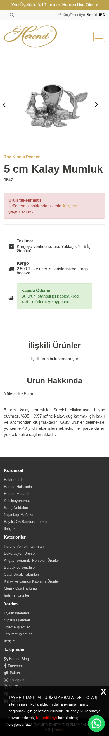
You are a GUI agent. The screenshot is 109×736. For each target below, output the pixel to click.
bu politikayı (46, 717)
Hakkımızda (13, 480)
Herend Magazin (17, 494)
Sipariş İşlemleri (17, 620)
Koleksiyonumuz (17, 501)
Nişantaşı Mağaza (18, 515)
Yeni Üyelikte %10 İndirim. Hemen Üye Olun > (54, 5)
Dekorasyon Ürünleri (20, 553)
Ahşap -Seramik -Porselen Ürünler (31, 560)
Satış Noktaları (16, 508)
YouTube (15, 687)
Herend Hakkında (18, 487)
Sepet (96, 15)
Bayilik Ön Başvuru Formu (25, 522)
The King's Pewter (22, 157)
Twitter (14, 673)
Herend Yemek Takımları (24, 546)
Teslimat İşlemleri (18, 634)
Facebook (15, 666)
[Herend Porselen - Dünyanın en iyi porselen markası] (30, 36)
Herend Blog (18, 659)
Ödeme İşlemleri (17, 627)
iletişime (69, 205)
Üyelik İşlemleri (16, 613)
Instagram (16, 680)
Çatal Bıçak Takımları (21, 574)
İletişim (10, 529)
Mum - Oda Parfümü (20, 588)
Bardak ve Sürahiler (20, 567)
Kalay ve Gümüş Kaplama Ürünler (31, 581)
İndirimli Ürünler (16, 595)
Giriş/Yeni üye (73, 15)
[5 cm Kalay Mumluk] (50, 104)
